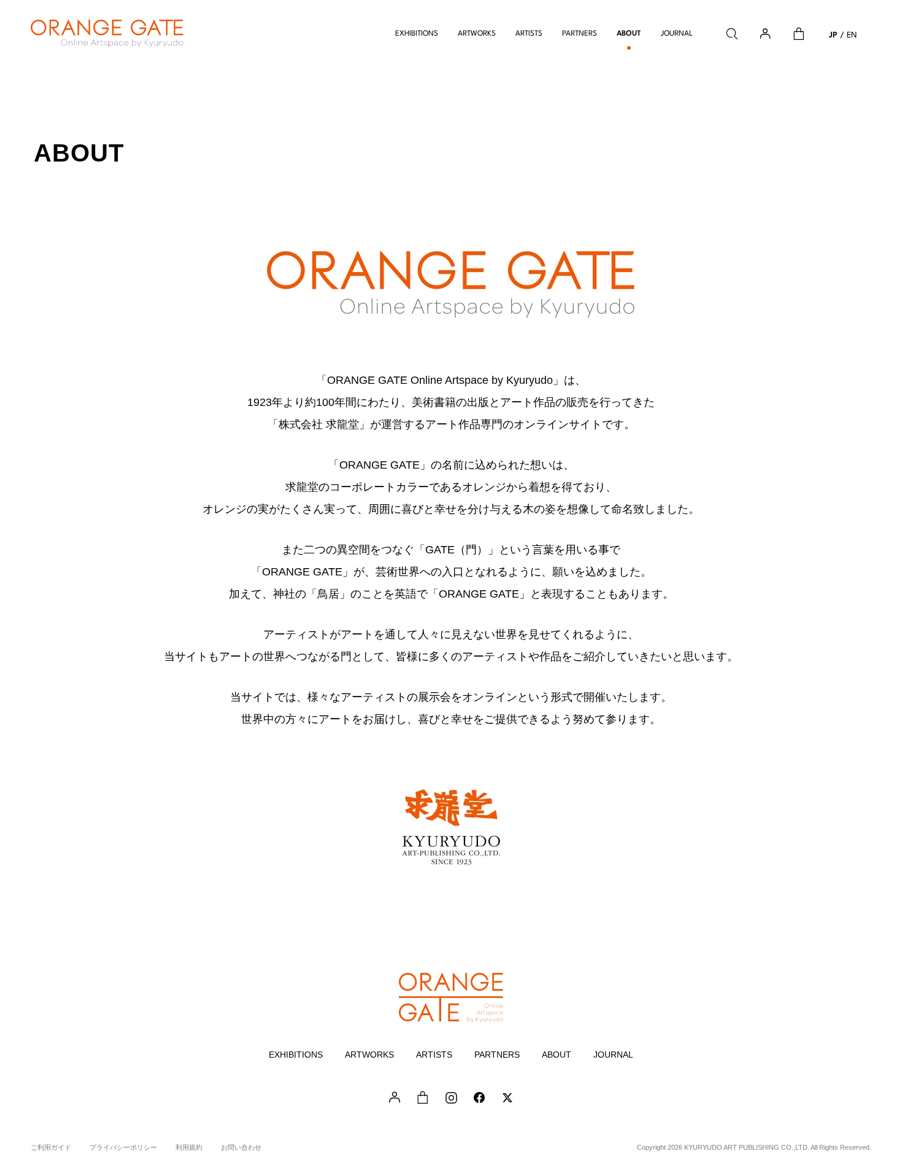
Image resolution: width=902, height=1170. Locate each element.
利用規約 (188, 1147)
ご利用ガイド (51, 1147)
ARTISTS (528, 33)
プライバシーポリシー (123, 1147)
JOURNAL (677, 33)
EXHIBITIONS (416, 33)
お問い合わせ (241, 1147)
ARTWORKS (477, 33)
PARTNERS (579, 33)
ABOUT (629, 33)
